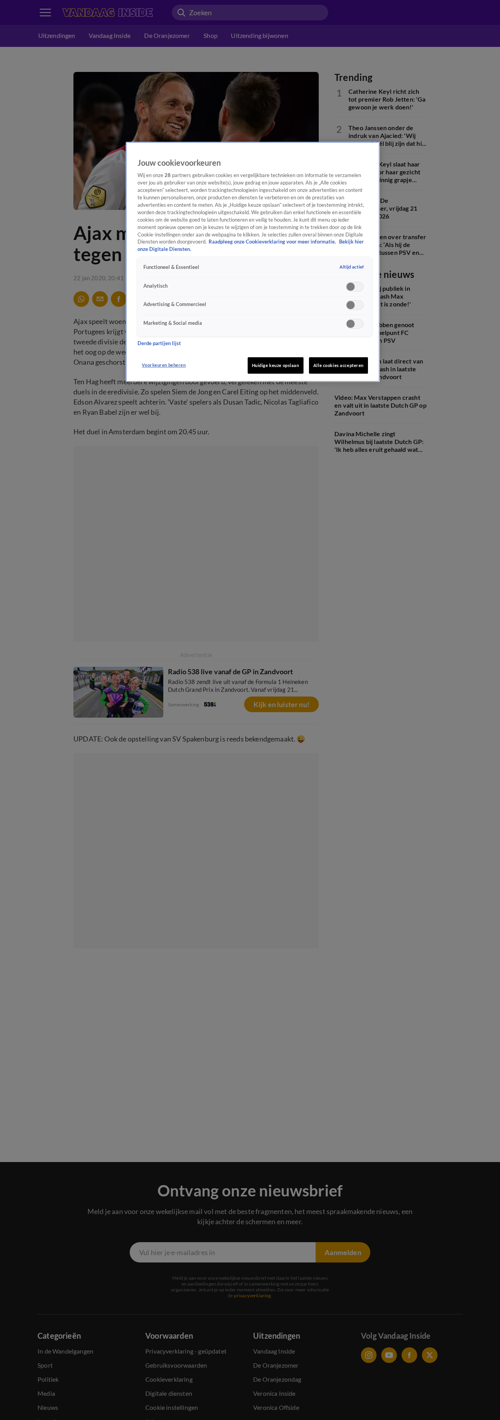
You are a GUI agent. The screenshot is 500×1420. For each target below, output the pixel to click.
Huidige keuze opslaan (275, 365)
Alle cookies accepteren (338, 365)
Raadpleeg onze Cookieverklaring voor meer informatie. (273, 242)
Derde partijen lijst (159, 343)
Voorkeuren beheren (164, 364)
